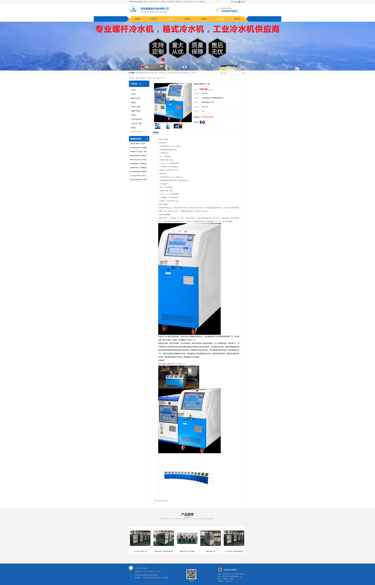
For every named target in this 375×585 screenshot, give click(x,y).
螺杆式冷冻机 (135, 98)
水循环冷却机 (135, 107)
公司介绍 (187, 19)
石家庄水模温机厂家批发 (137, 143)
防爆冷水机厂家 (140, 551)
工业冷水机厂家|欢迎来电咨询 (164, 551)
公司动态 (204, 19)
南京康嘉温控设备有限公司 (142, 575)
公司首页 (137, 19)
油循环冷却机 (135, 111)
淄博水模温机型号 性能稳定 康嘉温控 (139, 155)
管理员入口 (158, 577)
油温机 (133, 102)
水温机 (149, 78)
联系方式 (237, 19)
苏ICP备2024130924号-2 (154, 571)
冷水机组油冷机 (136, 119)
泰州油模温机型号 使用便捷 (138, 147)
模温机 (133, 128)
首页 (137, 78)
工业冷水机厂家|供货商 (187, 551)
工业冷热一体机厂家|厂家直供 (234, 551)
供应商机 (154, 19)
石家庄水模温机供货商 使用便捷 (139, 179)
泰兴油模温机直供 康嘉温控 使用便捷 (139, 171)
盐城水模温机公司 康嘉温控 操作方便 (139, 167)
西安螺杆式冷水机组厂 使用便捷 (139, 151)
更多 (147, 139)
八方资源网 (145, 577)
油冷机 (133, 94)
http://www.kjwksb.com (160, 500)
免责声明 (152, 577)
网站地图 (165, 577)
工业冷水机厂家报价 (210, 551)
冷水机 (133, 90)
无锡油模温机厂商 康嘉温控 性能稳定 (139, 163)
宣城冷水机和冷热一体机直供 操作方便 (139, 159)
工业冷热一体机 (136, 123)
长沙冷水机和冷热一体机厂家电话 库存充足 (139, 175)
